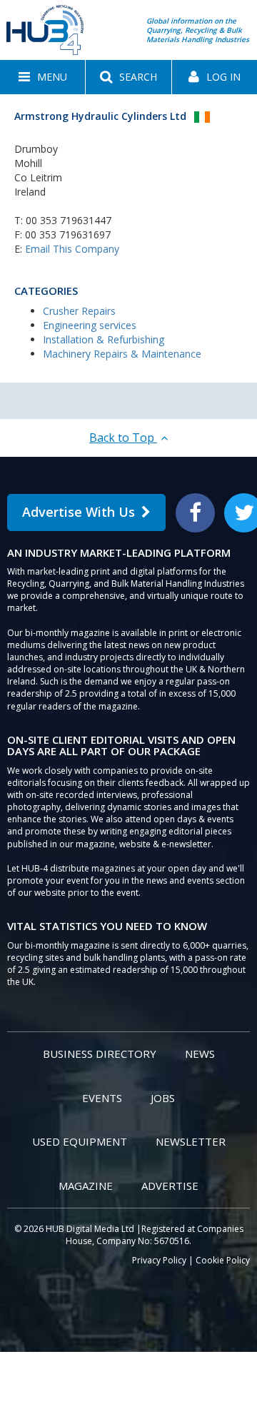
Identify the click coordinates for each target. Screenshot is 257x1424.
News (200, 1053)
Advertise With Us (78, 511)
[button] (42, 77)
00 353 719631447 (68, 220)
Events (102, 1098)
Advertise (169, 1185)
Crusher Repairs (79, 311)
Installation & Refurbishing (103, 339)
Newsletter (191, 1141)
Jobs (163, 1098)
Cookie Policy (223, 1260)
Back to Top (123, 437)
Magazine (86, 1185)
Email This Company (72, 249)
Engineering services (89, 325)
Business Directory (99, 1053)
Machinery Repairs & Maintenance (122, 353)
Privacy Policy (159, 1260)
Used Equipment (79, 1141)
